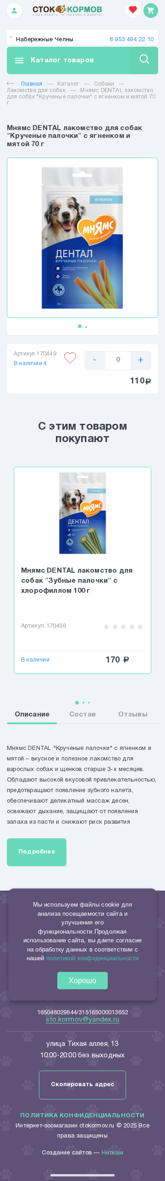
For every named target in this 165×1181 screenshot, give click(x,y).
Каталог (68, 84)
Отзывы (133, 714)
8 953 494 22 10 (132, 40)
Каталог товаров (54, 60)
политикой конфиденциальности (92, 958)
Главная (31, 84)
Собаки (104, 84)
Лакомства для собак (36, 90)
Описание (32, 714)
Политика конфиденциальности (82, 1116)
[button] (80, 326)
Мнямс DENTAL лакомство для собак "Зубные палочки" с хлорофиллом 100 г (76, 581)
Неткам (112, 1153)
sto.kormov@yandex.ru (82, 1020)
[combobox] (82, 37)
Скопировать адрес (82, 1085)
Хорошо (82, 980)
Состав (82, 714)
